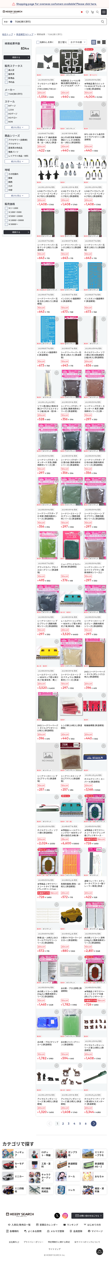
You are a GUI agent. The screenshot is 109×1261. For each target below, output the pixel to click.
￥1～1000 (13, 208)
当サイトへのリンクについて (87, 1242)
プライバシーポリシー (33, 1242)
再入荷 (11, 70)
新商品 (11, 78)
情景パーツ (13, 152)
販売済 (11, 74)
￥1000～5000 (14, 212)
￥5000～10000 (15, 216)
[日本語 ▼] (81, 11)
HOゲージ (12, 113)
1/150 (11, 109)
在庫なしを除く (47, 42)
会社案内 (13, 1242)
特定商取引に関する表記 (59, 1242)
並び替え (62, 42)
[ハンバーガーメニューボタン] (104, 12)
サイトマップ (54, 1249)
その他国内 (13, 174)
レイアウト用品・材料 (18, 156)
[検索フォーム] (97, 12)
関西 (10, 182)
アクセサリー (14, 143)
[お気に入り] (87, 11)
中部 (10, 190)
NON (10, 121)
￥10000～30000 (16, 220)
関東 (10, 178)
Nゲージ (12, 105)
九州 (10, 186)
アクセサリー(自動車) (18, 139)
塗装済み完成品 (15, 147)
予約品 (11, 82)
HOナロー (12, 117)
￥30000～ (13, 224)
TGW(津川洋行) (15, 94)
